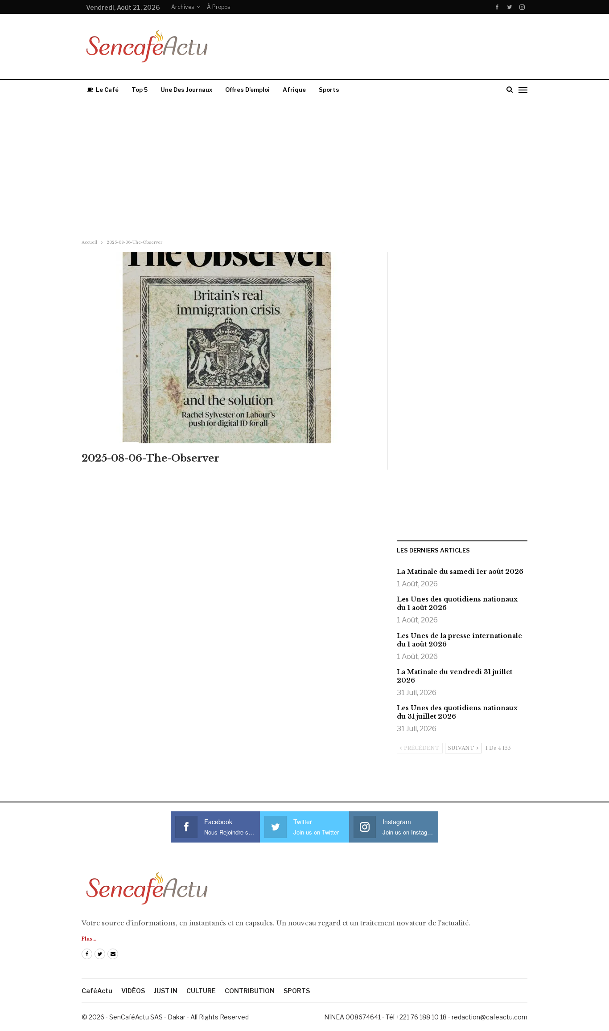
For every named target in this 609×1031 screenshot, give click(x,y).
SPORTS (297, 990)
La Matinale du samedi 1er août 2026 (460, 572)
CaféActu (97, 990)
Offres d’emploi (247, 89)
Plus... (89, 939)
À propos (218, 7)
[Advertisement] (304, 167)
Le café (107, 89)
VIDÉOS (133, 990)
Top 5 (140, 89)
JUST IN (165, 990)
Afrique (294, 89)
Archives (182, 7)
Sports (329, 89)
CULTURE (201, 990)
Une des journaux (186, 89)
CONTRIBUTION (250, 990)
